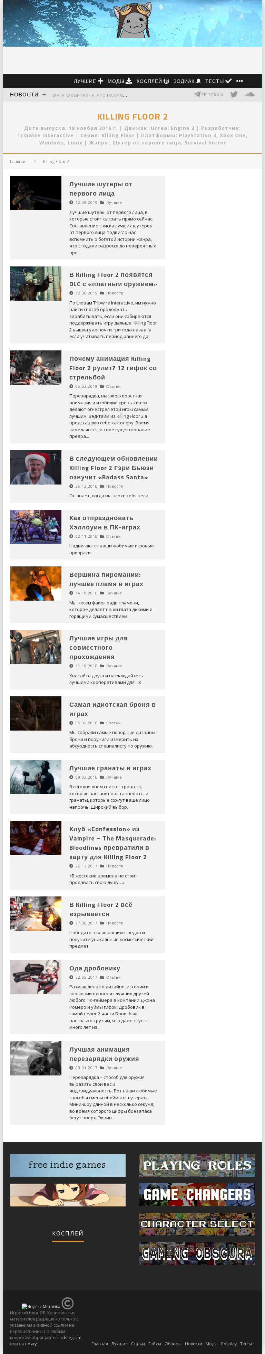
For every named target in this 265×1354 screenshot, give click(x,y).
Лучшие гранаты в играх (110, 768)
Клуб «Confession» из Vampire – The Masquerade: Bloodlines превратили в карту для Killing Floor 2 (112, 843)
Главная (18, 161)
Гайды (154, 1344)
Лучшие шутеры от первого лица (100, 188)
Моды (117, 81)
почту (31, 1344)
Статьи (113, 386)
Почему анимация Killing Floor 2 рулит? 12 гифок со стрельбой (113, 368)
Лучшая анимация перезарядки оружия (104, 1054)
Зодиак (185, 81)
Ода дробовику (94, 968)
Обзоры (173, 1344)
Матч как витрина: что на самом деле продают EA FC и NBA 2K (124, 95)
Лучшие (86, 81)
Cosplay (229, 1344)
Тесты (215, 81)
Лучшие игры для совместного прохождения (98, 647)
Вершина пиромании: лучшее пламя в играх (106, 579)
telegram (72, 1338)
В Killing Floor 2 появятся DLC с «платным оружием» (113, 279)
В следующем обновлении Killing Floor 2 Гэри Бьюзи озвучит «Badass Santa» (113, 468)
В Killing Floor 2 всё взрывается (100, 909)
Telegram (212, 94)
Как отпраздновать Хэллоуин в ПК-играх (104, 522)
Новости (24, 94)
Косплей (150, 81)
